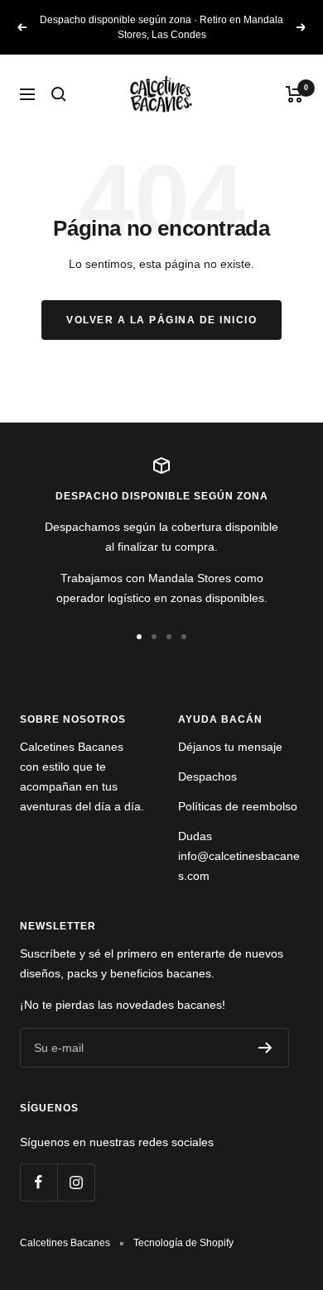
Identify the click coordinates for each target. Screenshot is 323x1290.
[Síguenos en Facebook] (38, 1182)
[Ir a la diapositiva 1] (139, 636)
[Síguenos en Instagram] (75, 1182)
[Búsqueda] (58, 94)
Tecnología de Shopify (183, 1243)
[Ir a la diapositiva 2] (154, 636)
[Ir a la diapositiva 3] (168, 636)
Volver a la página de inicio (161, 320)
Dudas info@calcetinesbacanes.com (239, 855)
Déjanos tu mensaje (230, 746)
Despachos (207, 776)
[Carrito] (294, 94)
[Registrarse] (265, 1048)
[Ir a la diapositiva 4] (183, 636)
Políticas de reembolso (237, 806)
